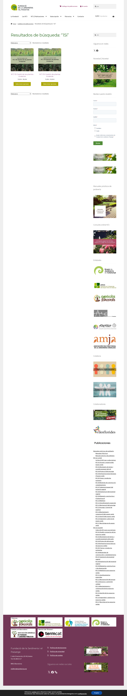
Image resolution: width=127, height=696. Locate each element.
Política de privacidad (57, 651)
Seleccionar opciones (22, 84)
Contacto (80, 16)
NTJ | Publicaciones (37, 16)
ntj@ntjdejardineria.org (19, 669)
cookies (34, 692)
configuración (82, 694)
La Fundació (15, 16)
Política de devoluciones (58, 648)
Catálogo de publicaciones (69, 6)
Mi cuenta (85, 6)
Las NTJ (24, 16)
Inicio (14, 24)
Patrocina (68, 16)
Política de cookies (56, 655)
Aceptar (96, 693)
